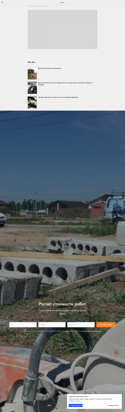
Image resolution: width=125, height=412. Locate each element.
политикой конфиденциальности (91, 331)
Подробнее (78, 401)
